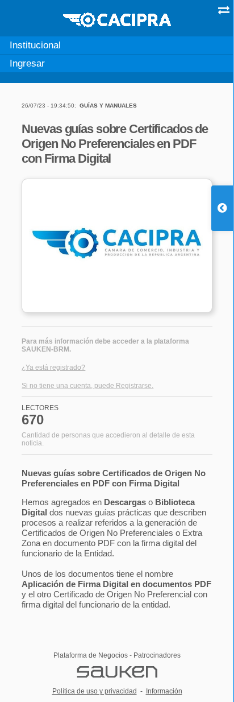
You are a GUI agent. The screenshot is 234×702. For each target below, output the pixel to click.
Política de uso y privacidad (94, 691)
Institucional (35, 45)
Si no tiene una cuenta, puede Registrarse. (87, 386)
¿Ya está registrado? (53, 367)
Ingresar (27, 63)
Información (164, 691)
